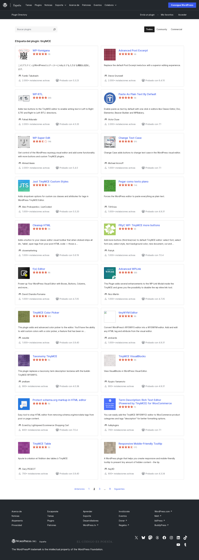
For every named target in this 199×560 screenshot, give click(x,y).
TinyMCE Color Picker (46, 312)
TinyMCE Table (42, 443)
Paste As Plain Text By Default (137, 94)
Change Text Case (130, 137)
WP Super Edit (41, 137)
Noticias (15, 516)
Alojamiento (17, 520)
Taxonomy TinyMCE (45, 356)
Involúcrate (124, 511)
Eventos (123, 516)
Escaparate (52, 511)
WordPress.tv (90, 525)
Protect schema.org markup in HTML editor (59, 399)
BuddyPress (162, 525)
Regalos (124, 525)
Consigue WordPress (182, 5)
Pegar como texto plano (133, 181)
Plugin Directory (19, 14)
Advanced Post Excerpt (133, 50)
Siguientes (119, 489)
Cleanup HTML (42, 225)
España (42, 541)
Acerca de (17, 511)
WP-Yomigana (41, 50)
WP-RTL (38, 94)
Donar (123, 520)
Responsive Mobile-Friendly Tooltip (140, 443)
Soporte (87, 516)
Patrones (51, 525)
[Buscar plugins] (54, 29)
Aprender (87, 511)
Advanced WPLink (130, 268)
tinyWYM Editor (128, 312)
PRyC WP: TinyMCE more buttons (139, 225)
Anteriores (79, 489)
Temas (50, 516)
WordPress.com (163, 511)
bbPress (160, 520)
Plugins (50, 520)
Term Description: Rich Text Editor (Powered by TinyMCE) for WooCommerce (145, 401)
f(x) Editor (39, 268)
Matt (158, 516)
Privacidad (17, 525)
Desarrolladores (90, 520)
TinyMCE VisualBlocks (132, 356)
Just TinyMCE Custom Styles (50, 181)
